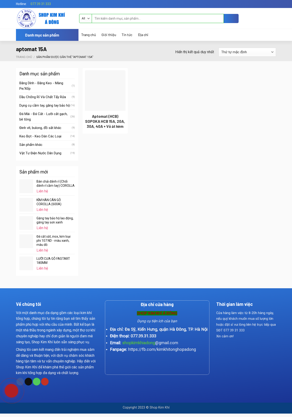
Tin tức (127, 35)
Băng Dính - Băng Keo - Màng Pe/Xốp (41, 86)
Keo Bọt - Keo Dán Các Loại (40, 136)
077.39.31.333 (143, 335)
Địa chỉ (143, 35)
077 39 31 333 (41, 4)
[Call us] (36, 382)
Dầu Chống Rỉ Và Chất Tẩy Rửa (42, 97)
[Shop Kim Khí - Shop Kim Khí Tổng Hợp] (44, 18)
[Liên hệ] (8, 389)
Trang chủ (88, 35)
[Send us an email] (273, 3)
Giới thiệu (109, 35)
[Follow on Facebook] (269, 3)
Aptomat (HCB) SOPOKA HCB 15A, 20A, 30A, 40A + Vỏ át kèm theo (105, 124)
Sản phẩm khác (30, 145)
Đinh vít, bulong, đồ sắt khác (40, 128)
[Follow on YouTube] (45, 382)
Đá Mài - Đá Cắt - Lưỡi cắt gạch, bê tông (43, 116)
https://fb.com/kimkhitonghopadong (162, 349)
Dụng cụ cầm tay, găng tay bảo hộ (44, 105)
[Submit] (231, 18)
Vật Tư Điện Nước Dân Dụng (40, 153)
